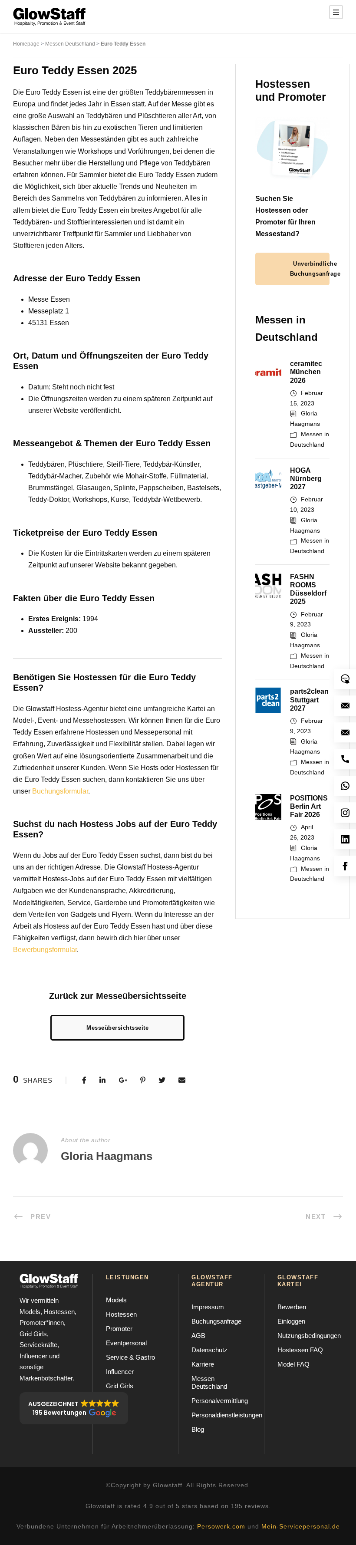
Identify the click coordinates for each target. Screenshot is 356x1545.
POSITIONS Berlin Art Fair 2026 (309, 806)
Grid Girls (119, 1386)
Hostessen (121, 1314)
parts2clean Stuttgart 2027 (309, 700)
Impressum (207, 1307)
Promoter (119, 1328)
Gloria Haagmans (106, 1156)
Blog (197, 1429)
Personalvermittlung (219, 1400)
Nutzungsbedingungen (309, 1335)
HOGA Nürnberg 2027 (306, 479)
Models (116, 1300)
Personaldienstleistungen (226, 1415)
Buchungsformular (60, 791)
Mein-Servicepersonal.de (300, 1526)
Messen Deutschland (70, 44)
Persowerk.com (221, 1526)
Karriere (202, 1364)
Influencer (120, 1371)
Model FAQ (293, 1364)
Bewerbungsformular (45, 949)
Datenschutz (209, 1350)
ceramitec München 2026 (306, 372)
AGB (198, 1335)
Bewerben (291, 1307)
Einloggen (291, 1321)
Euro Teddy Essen (123, 44)
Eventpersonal (126, 1343)
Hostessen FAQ (300, 1350)
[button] (74, 1408)
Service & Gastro (130, 1357)
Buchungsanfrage (216, 1321)
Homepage (26, 44)
